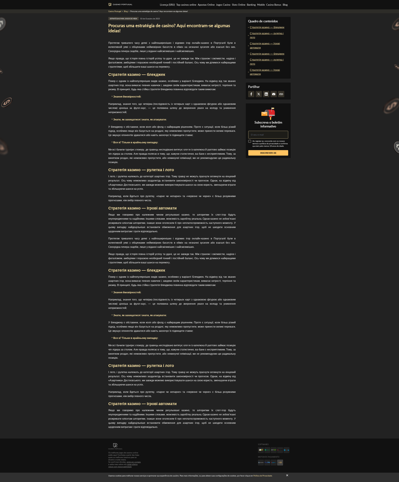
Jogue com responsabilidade (120, 467)
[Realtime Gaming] (280, 450)
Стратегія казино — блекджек (267, 27)
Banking (251, 4)
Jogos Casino (223, 4)
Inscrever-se (268, 153)
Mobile (261, 4)
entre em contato (134, 462)
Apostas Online (206, 4)
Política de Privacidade (262, 476)
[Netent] (274, 450)
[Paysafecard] (274, 462)
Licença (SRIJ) (167, 4)
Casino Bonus (273, 4)
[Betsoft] (261, 450)
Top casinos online (186, 4)
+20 (280, 462)
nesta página (132, 464)
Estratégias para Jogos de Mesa (123, 18)
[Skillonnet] (286, 450)
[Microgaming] (267, 450)
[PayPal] (267, 462)
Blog (285, 4)
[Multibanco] (261, 462)
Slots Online (238, 4)
